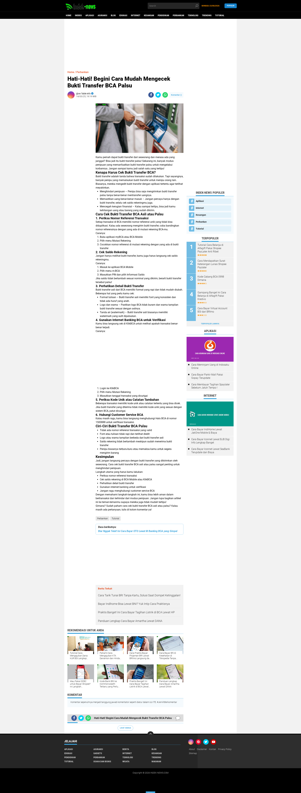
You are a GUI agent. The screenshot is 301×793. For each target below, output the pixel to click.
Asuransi (102, 15)
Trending (206, 15)
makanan (156, 761)
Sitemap (193, 753)
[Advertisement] (150, 43)
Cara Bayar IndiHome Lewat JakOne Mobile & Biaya (206, 431)
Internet (135, 15)
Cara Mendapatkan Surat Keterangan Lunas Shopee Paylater (212, 264)
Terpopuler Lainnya (210, 324)
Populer (230, 6)
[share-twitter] (158, 95)
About (192, 749)
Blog (113, 15)
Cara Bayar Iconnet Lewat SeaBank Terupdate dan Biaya (210, 451)
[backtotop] (150, 734)
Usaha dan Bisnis (102, 761)
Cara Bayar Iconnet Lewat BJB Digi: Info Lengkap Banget (210, 441)
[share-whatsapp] (165, 95)
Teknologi (193, 15)
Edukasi (123, 15)
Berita (125, 749)
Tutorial (219, 15)
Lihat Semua (125, 728)
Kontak (212, 749)
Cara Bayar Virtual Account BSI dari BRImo (212, 310)
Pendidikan (163, 15)
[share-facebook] (151, 95)
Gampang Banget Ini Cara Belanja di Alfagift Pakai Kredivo (212, 296)
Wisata (125, 761)
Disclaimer (202, 749)
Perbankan (178, 15)
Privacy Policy (225, 749)
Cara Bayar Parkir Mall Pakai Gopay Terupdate (207, 376)
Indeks (78, 15)
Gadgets (97, 753)
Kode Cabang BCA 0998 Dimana (211, 278)
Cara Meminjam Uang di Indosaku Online (210, 366)
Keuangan (149, 15)
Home (68, 15)
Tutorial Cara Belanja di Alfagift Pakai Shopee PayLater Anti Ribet (210, 248)
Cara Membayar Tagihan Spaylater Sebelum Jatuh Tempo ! (210, 386)
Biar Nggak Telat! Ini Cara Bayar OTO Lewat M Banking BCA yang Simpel (137, 531)
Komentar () (176, 95)
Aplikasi (89, 15)
